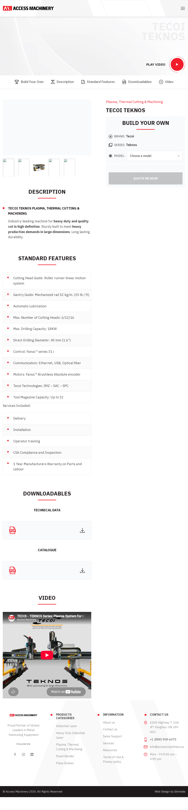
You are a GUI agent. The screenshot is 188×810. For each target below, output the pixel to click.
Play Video (156, 64)
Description (65, 82)
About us (109, 722)
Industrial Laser (66, 726)
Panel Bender (65, 756)
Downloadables (140, 82)
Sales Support (112, 736)
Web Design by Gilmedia (170, 791)
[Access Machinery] (28, 8)
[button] (182, 8)
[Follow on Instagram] (23, 754)
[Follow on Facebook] (15, 754)
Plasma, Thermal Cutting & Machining (134, 102)
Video (169, 82)
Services (108, 743)
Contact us (110, 729)
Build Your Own (32, 82)
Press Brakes (65, 763)
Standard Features (101, 82)
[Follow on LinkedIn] (32, 754)
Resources (110, 750)
